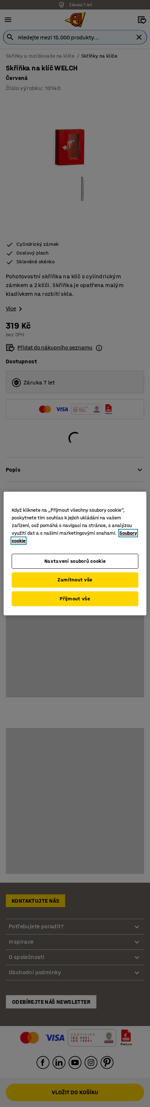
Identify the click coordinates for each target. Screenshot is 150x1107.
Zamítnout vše (75, 580)
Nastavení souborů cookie (75, 561)
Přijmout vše (75, 599)
